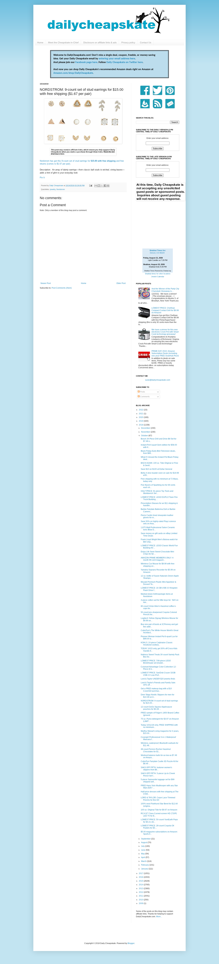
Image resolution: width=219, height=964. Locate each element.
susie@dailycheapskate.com (157, 380)
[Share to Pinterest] (108, 185)
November (146, 432)
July (143, 846)
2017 (141, 873)
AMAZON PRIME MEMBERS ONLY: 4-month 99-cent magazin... (157, 559)
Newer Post (46, 283)
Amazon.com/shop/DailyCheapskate (73, 73)
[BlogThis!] (99, 185)
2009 (141, 903)
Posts (142, 392)
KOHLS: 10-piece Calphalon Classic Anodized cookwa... (157, 643)
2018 (141, 425)
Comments (145, 397)
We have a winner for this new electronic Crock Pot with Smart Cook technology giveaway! (165, 331)
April (143, 857)
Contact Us (145, 42)
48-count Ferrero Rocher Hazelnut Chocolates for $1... (156, 750)
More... (159, 916)
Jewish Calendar (157, 277)
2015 (141, 881)
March (144, 861)
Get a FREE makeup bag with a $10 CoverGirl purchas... (156, 689)
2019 (141, 421)
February (145, 865)
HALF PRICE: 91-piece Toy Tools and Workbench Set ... (157, 492)
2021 (141, 414)
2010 (141, 900)
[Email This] (95, 185)
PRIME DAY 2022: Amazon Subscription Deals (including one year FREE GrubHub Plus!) (165, 353)
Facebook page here (86, 62)
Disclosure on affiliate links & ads (100, 42)
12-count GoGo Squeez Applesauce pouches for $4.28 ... (156, 708)
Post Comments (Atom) (62, 288)
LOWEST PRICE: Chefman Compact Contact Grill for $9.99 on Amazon (165, 310)
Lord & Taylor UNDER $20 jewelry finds (158, 679)
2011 (141, 896)
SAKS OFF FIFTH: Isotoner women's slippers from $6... (156, 768)
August (144, 842)
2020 (141, 417)
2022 (141, 410)
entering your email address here (117, 58)
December (146, 428)
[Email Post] (90, 185)
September (146, 839)
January (145, 869)
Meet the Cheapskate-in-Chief (63, 42)
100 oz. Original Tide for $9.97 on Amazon (159, 810)
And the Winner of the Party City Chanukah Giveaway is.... (165, 290)
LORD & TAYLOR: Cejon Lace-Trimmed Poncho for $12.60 (158, 798)
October (144, 435)
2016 (141, 877)
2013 (141, 888)
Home (40, 42)
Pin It (42, 177)
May (143, 854)
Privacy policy (128, 42)
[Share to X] (102, 185)
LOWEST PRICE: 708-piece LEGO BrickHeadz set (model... (156, 662)
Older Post (121, 283)
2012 (141, 892)
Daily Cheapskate (56, 185)
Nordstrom (60, 189)
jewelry (52, 189)
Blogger (131, 943)
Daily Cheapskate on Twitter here (124, 62)
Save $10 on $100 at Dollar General (156, 469)
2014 (141, 885)
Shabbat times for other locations (157, 274)
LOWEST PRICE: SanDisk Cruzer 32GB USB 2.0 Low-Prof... (158, 674)
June (143, 850)
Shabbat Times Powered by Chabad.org (157, 271)
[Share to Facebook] (105, 185)
